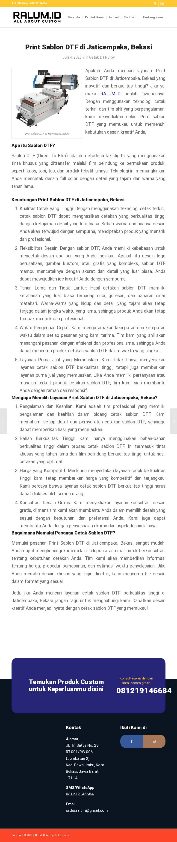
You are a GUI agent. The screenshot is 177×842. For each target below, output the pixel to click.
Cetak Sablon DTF (93, 533)
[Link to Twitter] (155, 3)
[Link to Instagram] (154, 741)
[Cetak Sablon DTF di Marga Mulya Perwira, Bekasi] (3, 421)
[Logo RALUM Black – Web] (39, 17)
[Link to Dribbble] (162, 3)
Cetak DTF (98, 57)
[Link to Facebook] (131, 741)
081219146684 (80, 794)
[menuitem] (74, 17)
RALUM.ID (110, 94)
